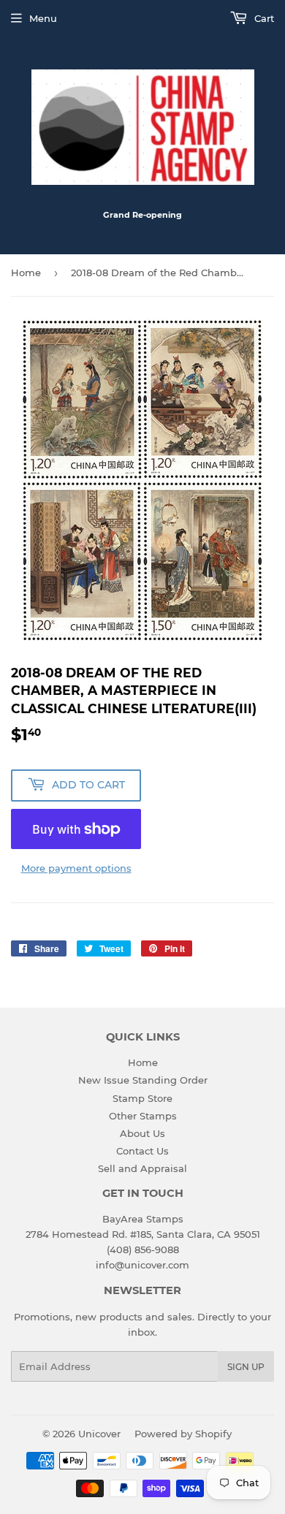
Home (26, 272)
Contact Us (142, 1151)
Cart (262, 18)
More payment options (76, 868)
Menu (43, 18)
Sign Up (246, 1366)
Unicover (99, 1433)
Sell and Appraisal (142, 1168)
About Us (142, 1133)
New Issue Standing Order (143, 1080)
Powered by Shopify (183, 1433)
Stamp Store (142, 1098)
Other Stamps (143, 1116)
